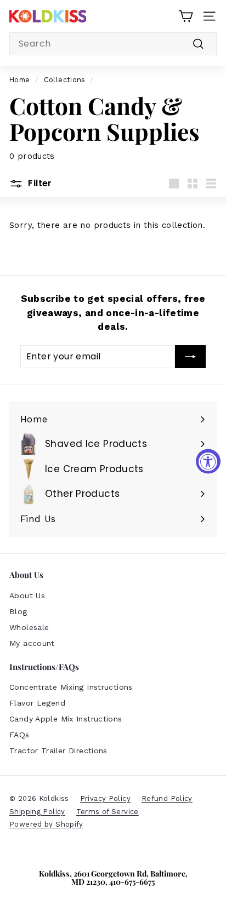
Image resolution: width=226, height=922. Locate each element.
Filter (39, 183)
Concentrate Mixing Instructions (71, 687)
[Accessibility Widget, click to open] (208, 461)
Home (19, 80)
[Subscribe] (190, 356)
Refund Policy (167, 798)
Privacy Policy (105, 798)
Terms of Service (107, 812)
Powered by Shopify (46, 824)
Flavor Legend (37, 702)
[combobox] (113, 43)
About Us (27, 595)
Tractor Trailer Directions (58, 750)
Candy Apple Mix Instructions (65, 718)
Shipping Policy (37, 812)
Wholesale (29, 627)
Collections (65, 80)
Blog (18, 611)
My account (32, 643)
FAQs (19, 734)
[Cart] (186, 16)
